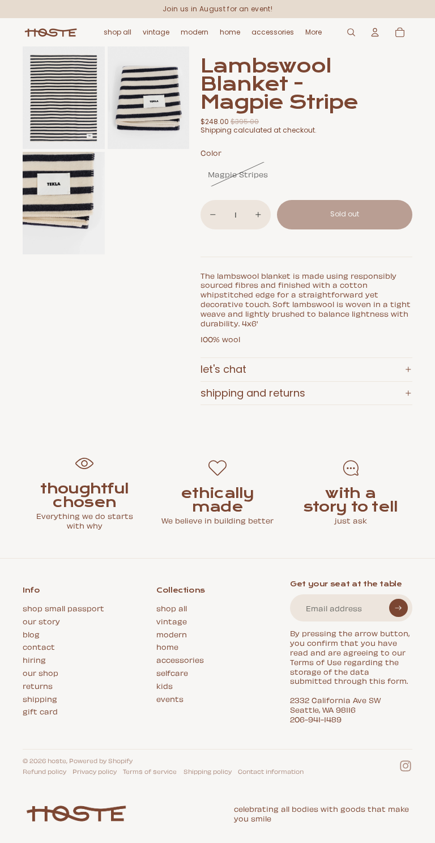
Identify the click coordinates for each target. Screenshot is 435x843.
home (167, 646)
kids (164, 685)
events (170, 698)
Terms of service (150, 771)
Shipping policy (208, 771)
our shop (40, 672)
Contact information (271, 771)
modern (171, 633)
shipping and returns (253, 393)
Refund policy (44, 771)
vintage (171, 620)
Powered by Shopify (101, 760)
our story (41, 620)
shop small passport (63, 607)
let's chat (223, 369)
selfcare (172, 672)
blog (31, 633)
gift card (40, 710)
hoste (57, 760)
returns (38, 685)
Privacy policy (94, 771)
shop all (171, 607)
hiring (34, 659)
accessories (180, 659)
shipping (40, 698)
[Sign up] (398, 608)
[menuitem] (313, 32)
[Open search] (351, 32)
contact (39, 646)
